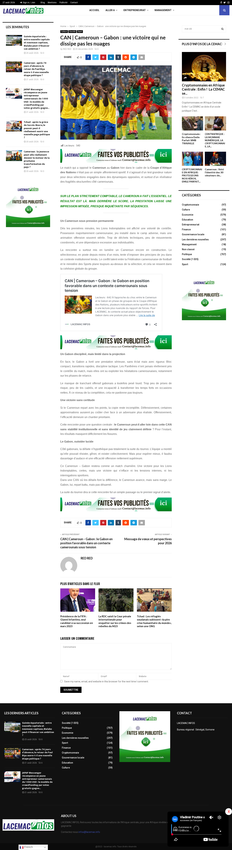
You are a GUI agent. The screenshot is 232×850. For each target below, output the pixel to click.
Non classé (188, 249)
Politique (187, 254)
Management (163, 10)
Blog (43, 2)
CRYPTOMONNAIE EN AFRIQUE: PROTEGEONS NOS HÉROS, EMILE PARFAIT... (192, 175)
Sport (80, 31)
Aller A (110, 10)
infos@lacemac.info (89, 832)
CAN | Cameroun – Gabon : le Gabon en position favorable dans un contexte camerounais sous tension (86, 543)
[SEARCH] (222, 28)
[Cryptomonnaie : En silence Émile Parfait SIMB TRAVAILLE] (192, 123)
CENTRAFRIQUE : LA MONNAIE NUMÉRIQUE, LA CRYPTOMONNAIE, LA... (215, 140)
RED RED (67, 49)
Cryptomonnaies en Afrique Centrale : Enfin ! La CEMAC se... (203, 89)
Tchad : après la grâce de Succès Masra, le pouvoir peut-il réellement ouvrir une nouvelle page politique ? (37, 129)
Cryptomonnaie (190, 204)
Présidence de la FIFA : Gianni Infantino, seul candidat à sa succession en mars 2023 (76, 621)
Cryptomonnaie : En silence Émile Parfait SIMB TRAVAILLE (191, 138)
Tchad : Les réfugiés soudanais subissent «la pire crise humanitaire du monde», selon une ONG (154, 621)
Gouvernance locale (193, 234)
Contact (74, 2)
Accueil (94, 10)
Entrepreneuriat (134, 10)
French (28, 847)
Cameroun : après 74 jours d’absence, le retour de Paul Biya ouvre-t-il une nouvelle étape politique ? (36, 69)
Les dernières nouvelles (195, 239)
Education (187, 219)
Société (72, 31)
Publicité (63, 2)
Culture (64, 31)
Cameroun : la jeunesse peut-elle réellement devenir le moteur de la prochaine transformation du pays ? (37, 159)
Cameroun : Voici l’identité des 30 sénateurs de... (214, 172)
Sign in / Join (28, 2)
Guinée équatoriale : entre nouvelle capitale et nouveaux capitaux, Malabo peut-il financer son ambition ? (37, 42)
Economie (187, 214)
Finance (186, 229)
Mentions (52, 2)
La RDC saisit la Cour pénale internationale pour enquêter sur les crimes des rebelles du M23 (115, 621)
